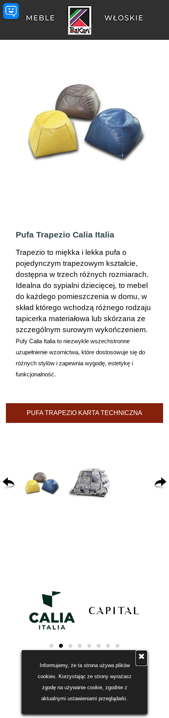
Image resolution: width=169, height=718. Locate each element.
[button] (41, 483)
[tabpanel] (84, 304)
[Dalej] (160, 483)
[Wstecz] (8, 483)
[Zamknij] (141, 658)
